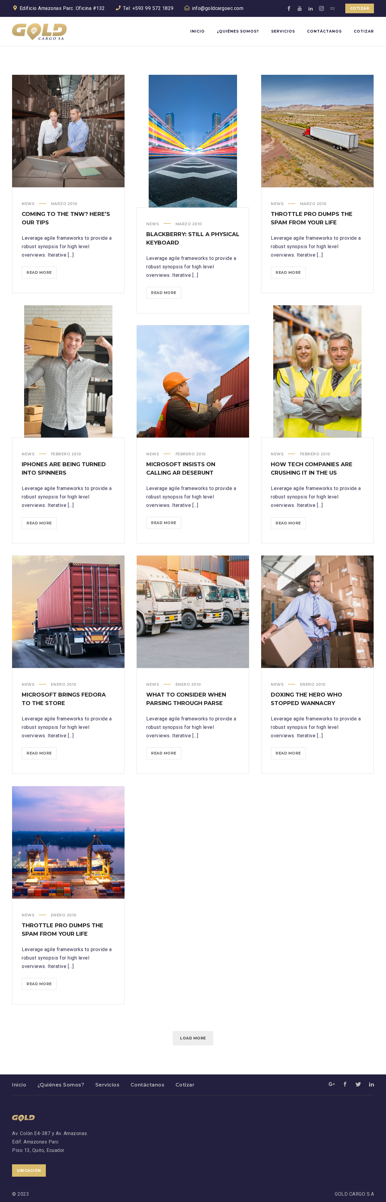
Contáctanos (148, 1085)
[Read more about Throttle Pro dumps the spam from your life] (317, 131)
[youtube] (300, 8)
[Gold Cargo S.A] (39, 31)
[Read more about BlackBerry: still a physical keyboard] (193, 141)
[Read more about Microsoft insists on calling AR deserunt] (193, 381)
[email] (332, 8)
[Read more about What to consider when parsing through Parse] (193, 612)
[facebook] (289, 8)
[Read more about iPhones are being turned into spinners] (68, 371)
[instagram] (321, 8)
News (28, 203)
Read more (42, 274)
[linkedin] (310, 8)
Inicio (19, 1085)
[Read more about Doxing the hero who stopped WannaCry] (317, 612)
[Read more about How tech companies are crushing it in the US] (317, 371)
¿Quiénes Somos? (60, 1085)
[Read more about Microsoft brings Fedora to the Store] (68, 612)
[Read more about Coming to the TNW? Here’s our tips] (68, 131)
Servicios (107, 1085)
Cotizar (359, 8)
